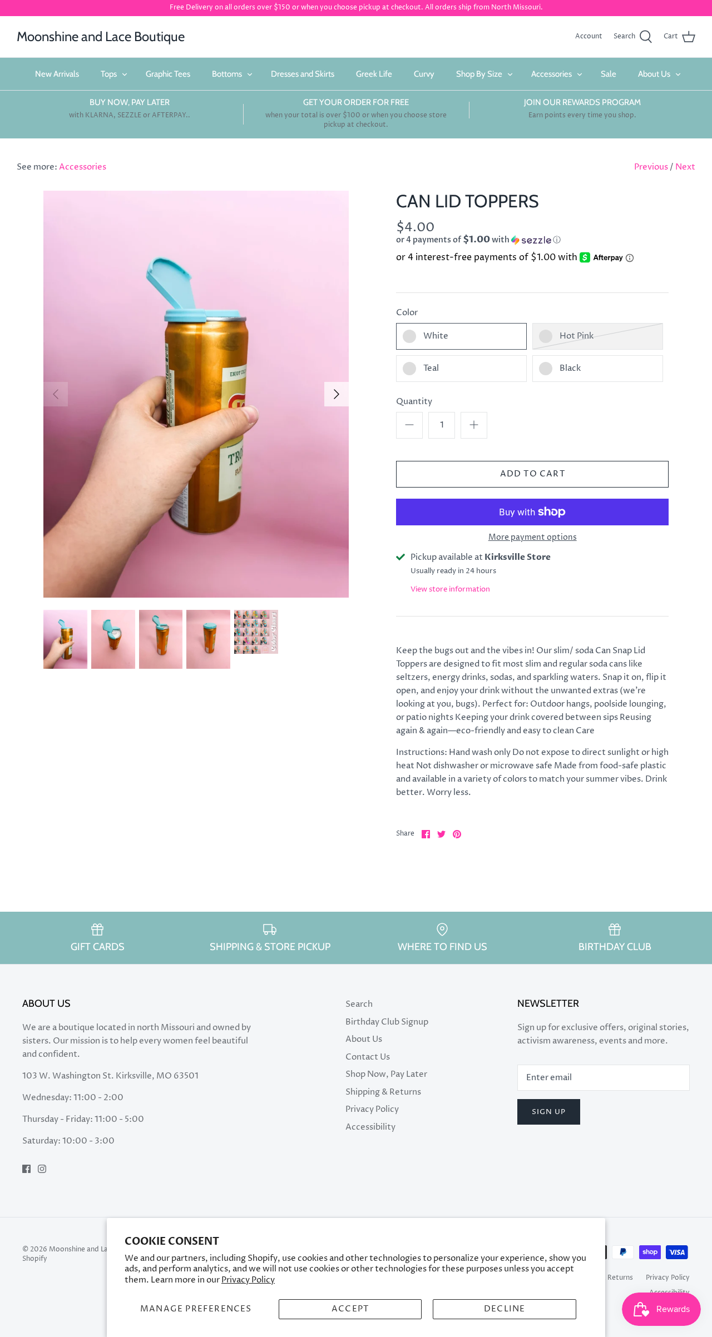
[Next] (336, 394)
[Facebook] (26, 1169)
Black (570, 368)
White (435, 336)
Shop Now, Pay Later (386, 1074)
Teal (431, 368)
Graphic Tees (168, 74)
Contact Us (367, 1057)
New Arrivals (57, 74)
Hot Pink (577, 336)
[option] (196, 394)
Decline (504, 1309)
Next (685, 167)
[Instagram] (42, 1169)
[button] (512, 240)
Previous (651, 167)
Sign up (549, 1112)
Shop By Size (479, 74)
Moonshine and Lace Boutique (98, 1249)
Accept (350, 1309)
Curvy (424, 74)
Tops (109, 74)
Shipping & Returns (383, 1092)
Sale (608, 74)
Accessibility (370, 1127)
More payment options (532, 538)
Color (407, 313)
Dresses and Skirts (302, 74)
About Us (654, 74)
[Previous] (55, 394)
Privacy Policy (248, 1280)
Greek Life (374, 74)
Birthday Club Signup (386, 1022)
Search (359, 1004)
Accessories (551, 74)
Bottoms (227, 74)
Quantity (414, 401)
